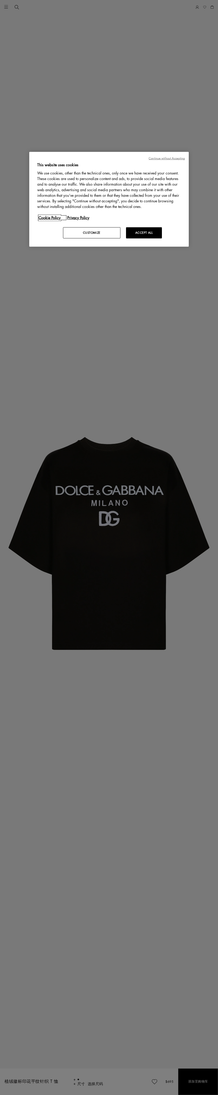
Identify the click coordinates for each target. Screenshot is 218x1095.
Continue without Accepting (167, 158)
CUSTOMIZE (91, 232)
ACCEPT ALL (144, 232)
